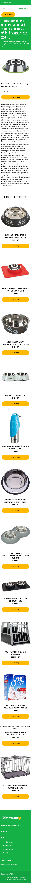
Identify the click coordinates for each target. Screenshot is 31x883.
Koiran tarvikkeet (15, 84)
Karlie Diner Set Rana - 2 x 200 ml (15, 395)
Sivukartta (22, 880)
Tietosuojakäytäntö (11, 880)
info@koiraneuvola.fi (7, 2)
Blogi (6, 853)
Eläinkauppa (8, 14)
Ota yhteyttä (14, 878)
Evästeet (22, 878)
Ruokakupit (25, 84)
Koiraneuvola (9, 842)
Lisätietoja (15, 97)
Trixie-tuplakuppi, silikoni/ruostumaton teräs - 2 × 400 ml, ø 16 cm (15, 555)
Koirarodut (8, 846)
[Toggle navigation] (3, 8)
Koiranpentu (9, 849)
